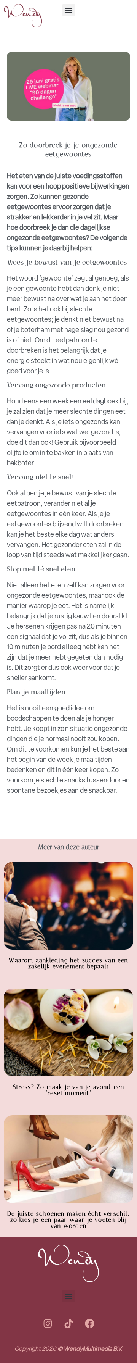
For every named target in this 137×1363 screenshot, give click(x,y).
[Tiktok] (68, 1323)
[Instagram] (47, 1323)
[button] (68, 10)
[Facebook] (89, 1323)
